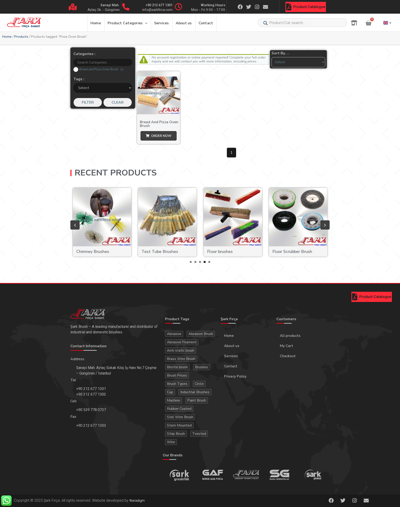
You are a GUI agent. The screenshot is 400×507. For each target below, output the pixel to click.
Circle (199, 383)
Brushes (201, 367)
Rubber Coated (179, 408)
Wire (171, 442)
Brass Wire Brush (181, 358)
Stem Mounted (179, 425)
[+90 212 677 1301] (125, 6)
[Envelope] (265, 7)
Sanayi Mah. (110, 5)
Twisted (199, 433)
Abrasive (174, 333)
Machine (173, 400)
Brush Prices (177, 375)
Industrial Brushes (194, 392)
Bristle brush (177, 367)
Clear (118, 102)
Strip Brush (176, 433)
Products (21, 36)
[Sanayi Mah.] (72, 6)
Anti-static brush (180, 350)
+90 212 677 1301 (159, 5)
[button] (191, 262)
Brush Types (177, 383)
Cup (170, 392)
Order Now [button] (161, 136)
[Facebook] (240, 7)
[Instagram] (257, 7)
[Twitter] (249, 7)
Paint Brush (196, 400)
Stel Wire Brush (180, 417)
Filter (88, 102)
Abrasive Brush (200, 333)
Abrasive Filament (182, 342)
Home (7, 36)
